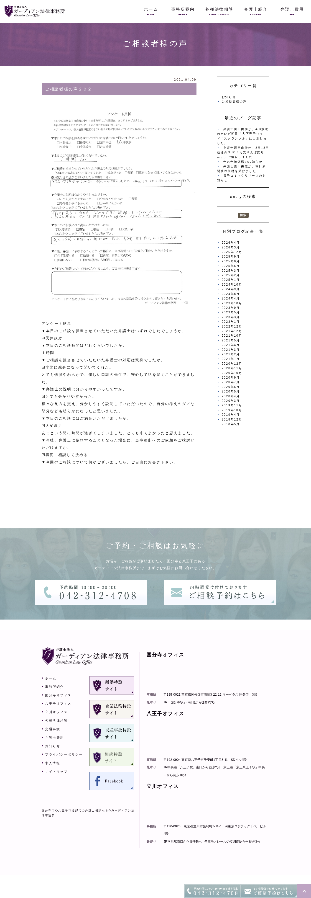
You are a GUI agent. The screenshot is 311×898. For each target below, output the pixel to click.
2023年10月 (232, 303)
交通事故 (52, 729)
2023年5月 (231, 312)
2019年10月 (232, 410)
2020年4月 (231, 396)
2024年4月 (231, 298)
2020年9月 (231, 377)
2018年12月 (232, 419)
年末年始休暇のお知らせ (243, 161)
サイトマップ (56, 771)
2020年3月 (231, 401)
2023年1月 (231, 321)
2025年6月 (231, 266)
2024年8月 (231, 294)
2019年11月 (232, 405)
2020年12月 (232, 363)
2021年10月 (232, 335)
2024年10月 (232, 284)
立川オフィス (56, 712)
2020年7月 (231, 382)
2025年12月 (232, 252)
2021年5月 (231, 340)
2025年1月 (231, 279)
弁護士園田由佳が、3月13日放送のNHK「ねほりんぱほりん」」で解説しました (243, 152)
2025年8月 (231, 261)
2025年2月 (231, 275)
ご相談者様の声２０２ (68, 89)
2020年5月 (231, 391)
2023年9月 (231, 308)
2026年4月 (231, 242)
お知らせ (229, 97)
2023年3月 (231, 317)
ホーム (50, 678)
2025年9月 (231, 256)
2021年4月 (231, 345)
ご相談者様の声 (234, 101)
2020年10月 (232, 373)
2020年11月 (232, 368)
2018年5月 (231, 424)
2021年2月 (231, 354)
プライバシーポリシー (64, 754)
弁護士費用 (54, 737)
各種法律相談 (56, 721)
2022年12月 (232, 326)
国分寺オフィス (58, 695)
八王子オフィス (58, 703)
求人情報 (52, 763)
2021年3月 (231, 349)
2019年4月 (231, 414)
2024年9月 (231, 289)
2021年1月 (231, 359)
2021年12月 (232, 331)
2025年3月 (231, 270)
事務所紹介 (54, 687)
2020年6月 (231, 387)
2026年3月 (231, 247)
